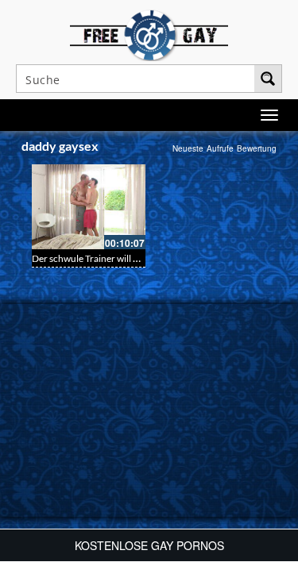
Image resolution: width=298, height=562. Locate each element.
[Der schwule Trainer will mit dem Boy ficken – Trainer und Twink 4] (88, 206)
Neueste (187, 148)
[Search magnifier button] (267, 78)
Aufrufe (220, 148)
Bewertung (257, 148)
